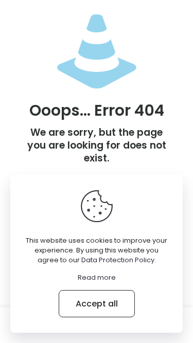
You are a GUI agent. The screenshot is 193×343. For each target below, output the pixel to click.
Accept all (97, 304)
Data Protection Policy (117, 260)
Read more (97, 277)
